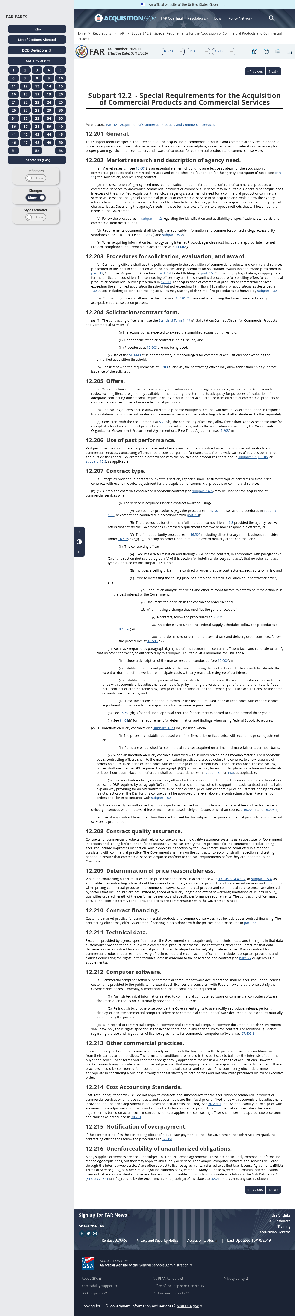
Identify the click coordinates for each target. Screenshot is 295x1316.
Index (37, 29)
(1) (98, 320)
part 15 (207, 273)
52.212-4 (217, 1178)
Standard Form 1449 (174, 320)
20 (61, 94)
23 (37, 102)
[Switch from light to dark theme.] (79, 542)
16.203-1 (270, 809)
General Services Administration (164, 1265)
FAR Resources (279, 1221)
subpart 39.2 (172, 235)
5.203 (163, 367)
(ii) (121, 340)
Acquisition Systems (275, 1232)
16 (14, 94)
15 (61, 86)
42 (26, 134)
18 (37, 94)
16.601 (125, 713)
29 (49, 110)
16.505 (195, 534)
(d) (99, 230)
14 (49, 86)
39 (49, 126)
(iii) (121, 347)
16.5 (230, 772)
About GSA (90, 1278)
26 (14, 110)
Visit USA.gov (188, 1306)
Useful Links (281, 1215)
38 (37, 126)
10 (61, 78)
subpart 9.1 (247, 457)
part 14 (165, 273)
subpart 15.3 (96, 461)
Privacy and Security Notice (157, 1240)
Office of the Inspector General (176, 1286)
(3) (143, 609)
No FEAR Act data (166, 1278)
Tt (79, 552)
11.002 (146, 235)
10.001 (141, 168)
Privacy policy (234, 1278)
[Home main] (125, 18)
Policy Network (240, 18)
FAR (121, 33)
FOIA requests (92, 1293)
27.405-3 (248, 1033)
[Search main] (272, 18)
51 (14, 150)
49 (49, 142)
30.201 (136, 1117)
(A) (132, 510)
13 (37, 86)
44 (49, 134)
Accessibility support (98, 1286)
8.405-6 (124, 629)
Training (284, 1226)
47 (26, 142)
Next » (274, 71)
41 (14, 134)
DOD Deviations (34, 50)
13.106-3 (225, 879)
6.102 (214, 510)
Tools (217, 18)
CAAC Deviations (37, 60)
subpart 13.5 (267, 290)
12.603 (166, 282)
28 (37, 110)
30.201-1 (214, 1104)
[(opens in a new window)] (89, 1262)
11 (14, 86)
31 (14, 118)
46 (14, 142)
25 (61, 102)
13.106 (263, 457)
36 (14, 126)
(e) (98, 242)
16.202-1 (250, 809)
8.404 (124, 720)
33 (37, 118)
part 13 (97, 273)
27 (26, 110)
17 (26, 94)
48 (37, 142)
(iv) (121, 701)
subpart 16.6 (202, 491)
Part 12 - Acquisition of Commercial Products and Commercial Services (160, 124)
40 (61, 126)
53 (61, 150)
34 (49, 118)
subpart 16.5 (163, 728)
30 (61, 110)
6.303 (217, 617)
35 (61, 118)
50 (61, 142)
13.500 (96, 290)
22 (26, 102)
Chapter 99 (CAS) (37, 160)
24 (49, 102)
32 (26, 118)
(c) (98, 218)
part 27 (245, 958)
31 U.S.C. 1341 (97, 1178)
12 (26, 86)
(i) (120, 332)
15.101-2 (182, 298)
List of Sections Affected (37, 39)
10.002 (223, 660)
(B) (132, 522)
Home (81, 33)
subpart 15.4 (261, 879)
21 (14, 102)
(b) (99, 184)
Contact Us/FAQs (114, 1240)
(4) (110, 720)
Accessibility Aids (200, 1240)
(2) (110, 355)
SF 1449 (135, 355)
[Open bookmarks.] (266, 51)
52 (37, 150)
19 (49, 94)
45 (61, 134)
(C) (132, 534)
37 (26, 126)
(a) (98, 168)
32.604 (167, 1139)
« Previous (255, 71)
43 (37, 134)
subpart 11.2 (151, 218)
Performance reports (169, 1293)
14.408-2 (238, 879)
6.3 (231, 522)
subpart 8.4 (213, 772)
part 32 (250, 923)
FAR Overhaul (172, 18)
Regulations (196, 18)
